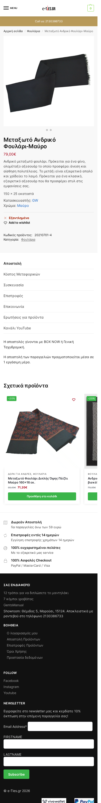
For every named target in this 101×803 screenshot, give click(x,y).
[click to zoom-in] (49, 81)
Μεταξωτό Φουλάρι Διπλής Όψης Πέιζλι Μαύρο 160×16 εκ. (38, 480)
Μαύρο (23, 205)
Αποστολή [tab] (12, 263)
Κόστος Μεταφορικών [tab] (22, 274)
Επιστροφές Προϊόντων (25, 645)
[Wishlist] (73, 399)
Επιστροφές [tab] (13, 296)
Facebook (11, 681)
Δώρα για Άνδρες (19, 473)
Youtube (10, 693)
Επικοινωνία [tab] (14, 306)
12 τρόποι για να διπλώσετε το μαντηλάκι (36, 593)
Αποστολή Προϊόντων (23, 639)
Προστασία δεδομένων (25, 657)
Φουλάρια (33, 31)
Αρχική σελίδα (13, 31)
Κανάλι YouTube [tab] (17, 328)
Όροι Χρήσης (17, 651)
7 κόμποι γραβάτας (19, 599)
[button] (90, 8)
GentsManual (13, 605)
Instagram (11, 687)
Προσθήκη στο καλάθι (42, 496)
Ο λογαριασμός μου (22, 633)
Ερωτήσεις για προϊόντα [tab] (24, 317)
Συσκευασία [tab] (14, 285)
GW (35, 200)
